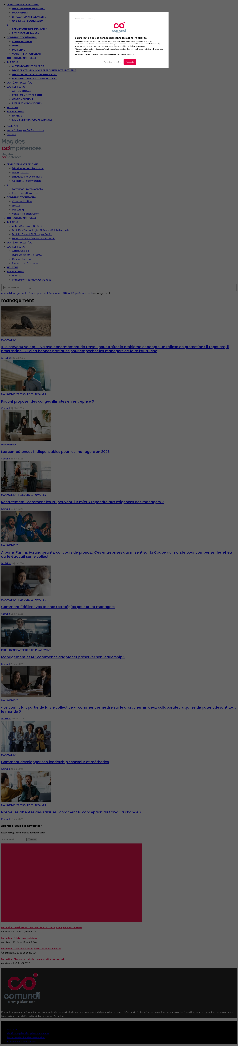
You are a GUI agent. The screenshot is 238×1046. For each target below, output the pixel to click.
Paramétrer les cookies (112, 62)
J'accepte (130, 62)
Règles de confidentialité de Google (88, 49)
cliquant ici (130, 54)
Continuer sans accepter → (85, 19)
